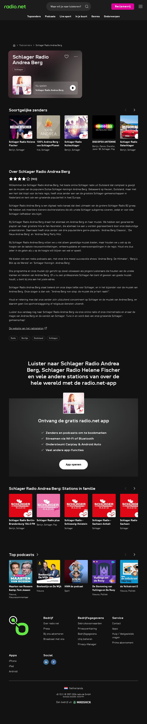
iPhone (12, 661)
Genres (95, 16)
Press (46, 629)
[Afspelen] (73, 88)
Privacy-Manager (87, 644)
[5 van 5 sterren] (28, 179)
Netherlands (75, 688)
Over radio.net (51, 623)
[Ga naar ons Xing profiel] (53, 662)
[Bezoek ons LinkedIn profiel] (46, 662)
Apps (115, 629)
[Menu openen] (140, 6)
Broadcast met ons (53, 639)
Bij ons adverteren (53, 634)
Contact (116, 623)
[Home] (14, 45)
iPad (11, 666)
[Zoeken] (87, 6)
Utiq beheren (85, 639)
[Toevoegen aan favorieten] (66, 56)
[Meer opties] (76, 56)
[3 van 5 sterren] (19, 179)
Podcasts (50, 16)
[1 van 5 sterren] (11, 179)
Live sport (65, 16)
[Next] (134, 108)
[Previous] (125, 108)
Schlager (18, 70)
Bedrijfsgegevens (87, 634)
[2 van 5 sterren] (15, 179)
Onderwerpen (112, 16)
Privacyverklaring (87, 629)
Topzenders (34, 16)
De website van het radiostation (26, 328)
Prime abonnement (122, 643)
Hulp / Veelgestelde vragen (123, 636)
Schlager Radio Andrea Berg (49, 90)
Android (13, 671)
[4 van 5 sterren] (24, 179)
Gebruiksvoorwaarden (90, 623)
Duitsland (38, 338)
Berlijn (25, 338)
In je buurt (81, 16)
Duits (13, 338)
